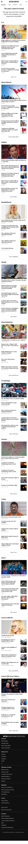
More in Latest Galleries (13, 670)
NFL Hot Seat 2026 (5, 745)
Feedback (3, 825)
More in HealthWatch (13, 256)
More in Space (14, 612)
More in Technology (14, 433)
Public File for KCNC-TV (7, 787)
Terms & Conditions (6, 778)
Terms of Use (4, 807)
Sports (21, 4)
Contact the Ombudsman (7, 827)
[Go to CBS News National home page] (14, 1)
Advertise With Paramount (7, 818)
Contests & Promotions (6, 774)
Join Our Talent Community (7, 820)
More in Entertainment (13, 375)
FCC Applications (5, 792)
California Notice (5, 802)
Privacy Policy (4, 800)
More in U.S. (13, 77)
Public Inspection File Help (7, 789)
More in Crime (14, 552)
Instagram (3, 758)
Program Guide (4, 772)
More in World (14, 316)
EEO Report (4, 794)
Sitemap (3, 781)
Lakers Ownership (5, 747)
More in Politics (13, 196)
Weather (15, 4)
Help (2, 822)
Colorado (3, 4)
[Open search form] (26, 1)
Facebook (3, 756)
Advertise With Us (5, 776)
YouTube (3, 754)
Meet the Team (4, 769)
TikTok (2, 761)
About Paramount (5, 816)
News (9, 4)
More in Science (13, 493)
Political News (4, 741)
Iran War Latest (4, 743)
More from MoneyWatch (14, 136)
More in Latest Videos (13, 730)
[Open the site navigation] (5, 1)
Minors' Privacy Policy (6, 809)
